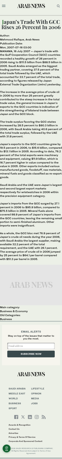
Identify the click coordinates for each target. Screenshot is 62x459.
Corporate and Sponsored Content (25, 441)
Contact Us (14, 429)
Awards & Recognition (19, 425)
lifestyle (37, 388)
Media (35, 398)
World (13, 398)
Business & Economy (14, 311)
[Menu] (3, 6)
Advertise (13, 433)
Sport (13, 408)
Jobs (34, 403)
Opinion (36, 393)
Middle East (17, 393)
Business (6, 319)
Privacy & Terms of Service (22, 437)
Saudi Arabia (17, 388)
